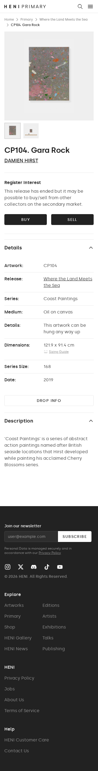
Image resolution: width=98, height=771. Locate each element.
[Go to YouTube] (60, 567)
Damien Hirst (21, 161)
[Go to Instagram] (7, 567)
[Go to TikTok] (47, 567)
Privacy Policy (50, 553)
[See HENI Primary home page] (39, 6)
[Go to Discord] (33, 567)
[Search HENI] (80, 6)
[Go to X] (20, 567)
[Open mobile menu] (90, 6)
